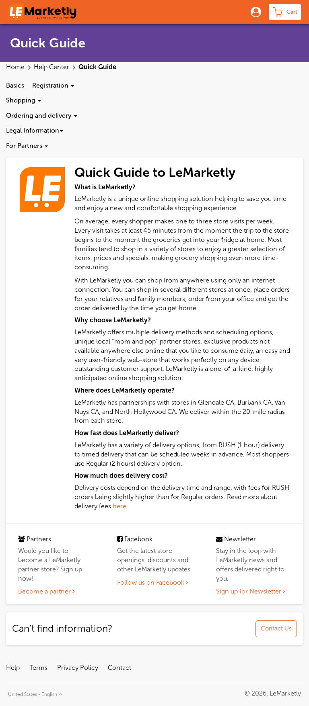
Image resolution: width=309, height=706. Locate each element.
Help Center (52, 67)
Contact (119, 667)
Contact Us (276, 628)
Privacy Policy (77, 667)
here (119, 506)
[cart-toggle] (285, 12)
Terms (38, 667)
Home (16, 67)
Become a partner (45, 591)
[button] (53, 85)
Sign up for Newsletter (249, 591)
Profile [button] (254, 12)
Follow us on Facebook (151, 582)
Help (13, 667)
